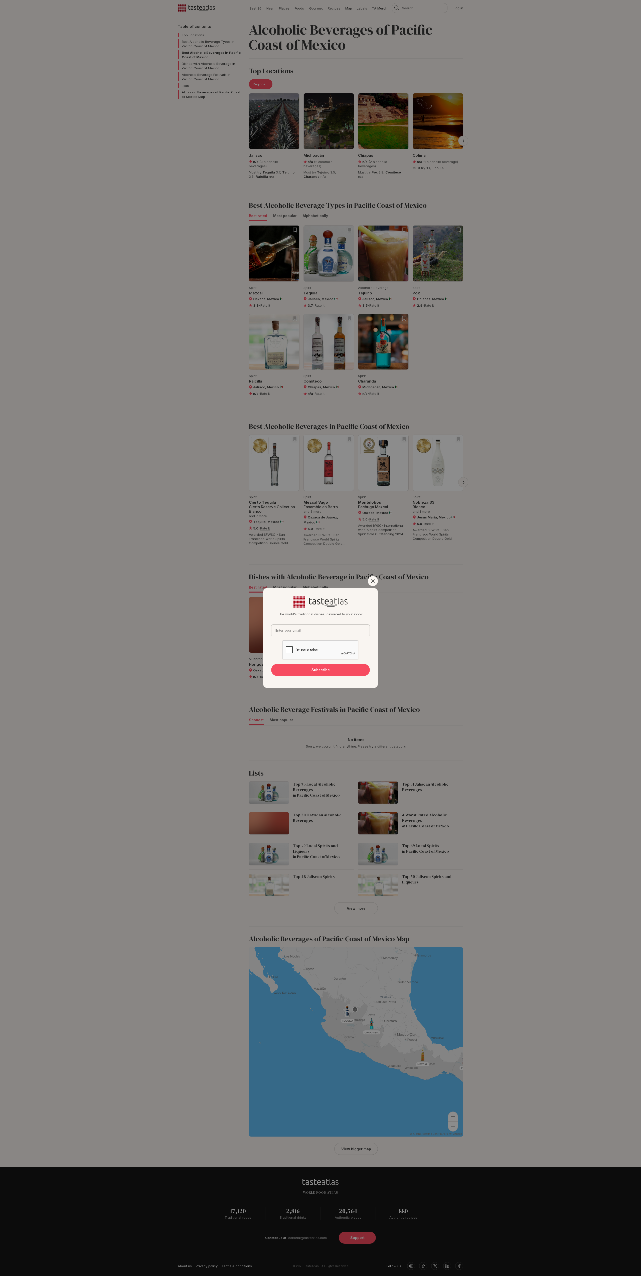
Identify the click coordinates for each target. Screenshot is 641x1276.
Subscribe (320, 670)
